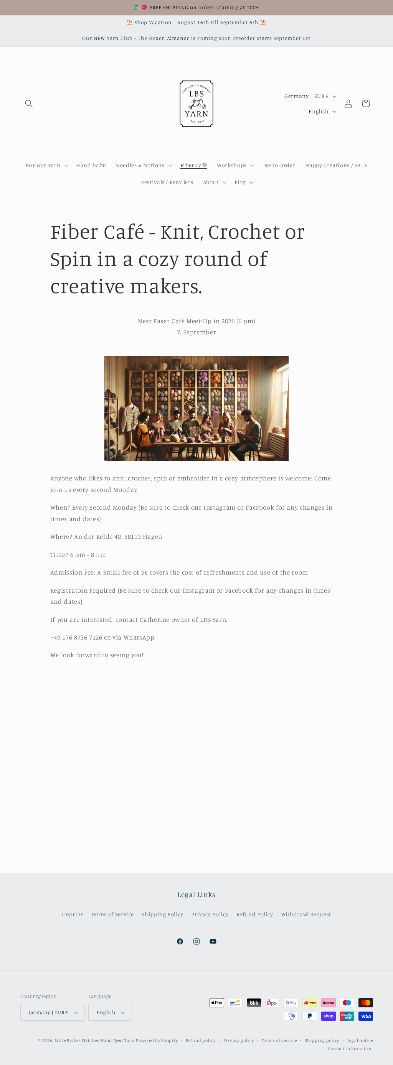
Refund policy (201, 1040)
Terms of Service (112, 914)
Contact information (350, 1048)
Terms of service (279, 1040)
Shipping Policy (162, 914)
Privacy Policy (209, 914)
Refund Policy (254, 914)
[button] (29, 103)
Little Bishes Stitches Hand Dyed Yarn (94, 1040)
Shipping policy (322, 1040)
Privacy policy (238, 1040)
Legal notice (360, 1040)
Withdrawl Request (306, 914)
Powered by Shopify (157, 1040)
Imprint (72, 914)
